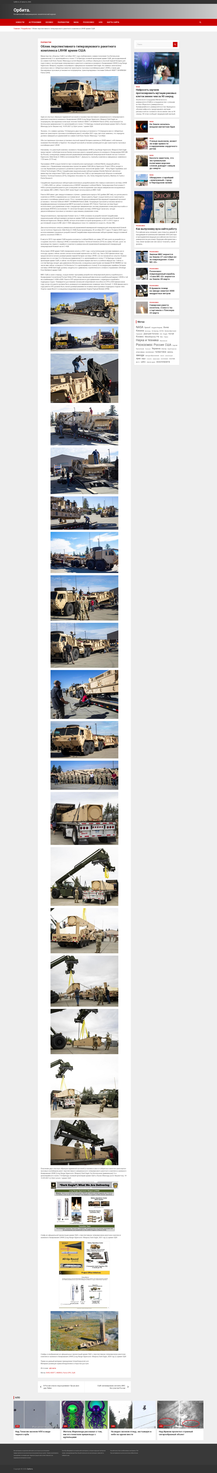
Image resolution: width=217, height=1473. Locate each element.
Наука (166, 337)
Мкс (161, 337)
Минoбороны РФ (152, 337)
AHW (48, 1373)
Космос (49, 22)
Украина (156, 348)
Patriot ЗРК (67, 1373)
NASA (76, 22)
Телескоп (148, 349)
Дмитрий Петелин (151, 334)
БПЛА (161, 331)
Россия (159, 345)
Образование (163, 341)
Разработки (63, 22)
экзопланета (163, 361)
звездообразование (152, 355)
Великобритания (170, 331)
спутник (172, 359)
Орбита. (22, 10)
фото (138, 362)
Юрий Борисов (172, 349)
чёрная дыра (151, 362)
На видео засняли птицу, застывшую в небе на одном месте (131, 1433)
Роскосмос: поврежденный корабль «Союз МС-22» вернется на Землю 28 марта (162, 275)
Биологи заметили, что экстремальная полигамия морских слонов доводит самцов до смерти (162, 163)
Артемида (148, 331)
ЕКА (161, 334)
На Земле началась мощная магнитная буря (162, 125)
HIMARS (59, 1373)
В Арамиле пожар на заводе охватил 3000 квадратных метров (162, 291)
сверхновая (156, 359)
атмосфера (140, 352)
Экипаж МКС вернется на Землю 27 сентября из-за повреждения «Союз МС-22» (163, 258)
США (73, 1373)
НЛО (101, 22)
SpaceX (147, 327)
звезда (140, 355)
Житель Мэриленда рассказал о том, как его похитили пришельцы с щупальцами (82, 1434)
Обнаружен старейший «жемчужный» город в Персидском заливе (161, 180)
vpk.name (52, 1368)
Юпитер (164, 349)
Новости (20, 22)
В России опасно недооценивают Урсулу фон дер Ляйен (61, 1387)
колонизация (169, 355)
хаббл (143, 362)
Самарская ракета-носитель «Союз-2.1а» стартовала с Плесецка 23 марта (162, 309)
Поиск (175, 44)
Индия (165, 334)
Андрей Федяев (156, 327)
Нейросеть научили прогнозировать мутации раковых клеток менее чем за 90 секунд (156, 93)
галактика (160, 351)
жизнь (170, 352)
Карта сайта (113, 22)
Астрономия (35, 22)
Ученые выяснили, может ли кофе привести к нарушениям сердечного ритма (163, 145)
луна (138, 358)
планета (149, 359)
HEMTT (53, 1373)
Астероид (155, 331)
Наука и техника (147, 340)
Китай (171, 334)
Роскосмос (88, 22)
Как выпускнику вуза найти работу (156, 228)
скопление (164, 359)
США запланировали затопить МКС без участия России (111, 1387)
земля (162, 355)
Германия (139, 334)
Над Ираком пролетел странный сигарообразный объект (176, 1433)
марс (144, 359)
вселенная (150, 352)
